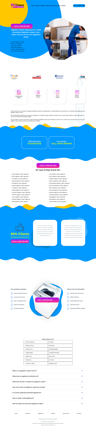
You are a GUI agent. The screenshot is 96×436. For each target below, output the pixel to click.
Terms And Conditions (52, 419)
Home (32, 5)
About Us (37, 5)
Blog (59, 5)
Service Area (54, 5)
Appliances (43, 5)
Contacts (63, 5)
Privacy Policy (44, 419)
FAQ (40, 419)
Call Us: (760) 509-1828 (79, 5)
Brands (48, 5)
